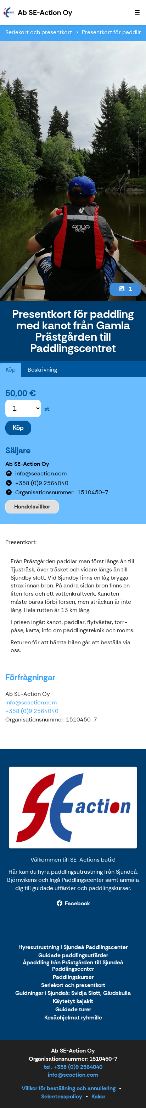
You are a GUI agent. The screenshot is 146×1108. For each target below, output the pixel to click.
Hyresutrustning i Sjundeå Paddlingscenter (73, 947)
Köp (11, 369)
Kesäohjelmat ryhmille (73, 1017)
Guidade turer (73, 1009)
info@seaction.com (31, 702)
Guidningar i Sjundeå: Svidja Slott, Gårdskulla (73, 993)
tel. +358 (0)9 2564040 (73, 1067)
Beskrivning (42, 369)
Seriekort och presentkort (38, 32)
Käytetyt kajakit (73, 1001)
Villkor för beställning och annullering (69, 1088)
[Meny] (137, 12)
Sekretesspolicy (61, 1096)
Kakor (98, 1096)
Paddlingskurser (73, 977)
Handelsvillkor (32, 506)
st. (47, 408)
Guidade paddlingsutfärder (73, 955)
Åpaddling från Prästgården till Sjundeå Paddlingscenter (73, 966)
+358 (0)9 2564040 (31, 711)
